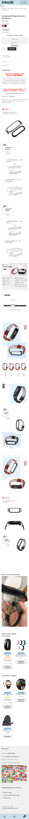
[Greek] (23, 769)
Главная (5, 8)
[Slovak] (16, 778)
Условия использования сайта (12, 795)
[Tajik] (7, 780)
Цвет (3, 24)
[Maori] (21, 774)
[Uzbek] (23, 780)
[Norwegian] (7, 776)
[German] (21, 769)
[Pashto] (9, 776)
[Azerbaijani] (14, 766)
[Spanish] (23, 778)
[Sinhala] (14, 778)
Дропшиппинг (7, 798)
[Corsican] (14, 767)
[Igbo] (21, 771)
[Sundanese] (26, 778)
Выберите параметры (7, 667)
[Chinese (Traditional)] (12, 767)
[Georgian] (19, 769)
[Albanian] (5, 766)
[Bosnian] (23, 766)
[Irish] (26, 771)
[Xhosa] (5, 781)
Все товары (11, 8)
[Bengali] (21, 766)
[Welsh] (3, 781)
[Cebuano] (5, 767)
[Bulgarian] (26, 766)
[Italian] (3, 773)
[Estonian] (5, 769)
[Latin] (26, 773)
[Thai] (14, 780)
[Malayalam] (16, 774)
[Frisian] (14, 769)
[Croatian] (16, 767)
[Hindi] (12, 771)
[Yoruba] (9, 781)
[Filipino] (7, 769)
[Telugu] (12, 780)
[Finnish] (9, 769)
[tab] (14, 62)
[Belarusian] (19, 766)
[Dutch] (23, 767)
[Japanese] (5, 773)
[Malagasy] (12, 774)
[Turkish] (16, 780)
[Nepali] (5, 776)
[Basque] (16, 766)
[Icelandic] (19, 771)
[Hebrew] (9, 771)
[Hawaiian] (7, 771)
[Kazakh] (12, 773)
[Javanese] (7, 773)
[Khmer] (14, 773)
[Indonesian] (23, 771)
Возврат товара (8, 792)
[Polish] (14, 776)
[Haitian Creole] (3, 771)
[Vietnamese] (26, 780)
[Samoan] (26, 776)
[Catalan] (3, 767)
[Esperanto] (3, 769)
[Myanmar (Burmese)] (3, 776)
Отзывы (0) (5, 65)
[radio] (3, 26)
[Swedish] (5, 780)
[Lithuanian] (5, 774)
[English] (26, 767)
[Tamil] (9, 780)
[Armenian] (12, 766)
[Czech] (19, 767)
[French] (12, 769)
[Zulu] (12, 781)
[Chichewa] (7, 767)
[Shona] (9, 778)
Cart (22, 815)
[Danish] (21, 767)
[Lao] (23, 773)
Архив (16, 8)
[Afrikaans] (3, 766)
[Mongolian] (26, 774)
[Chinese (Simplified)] (9, 767)
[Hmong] (14, 771)
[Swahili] (3, 780)
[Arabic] (9, 766)
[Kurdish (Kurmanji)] (19, 773)
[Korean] (16, 773)
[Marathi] (23, 774)
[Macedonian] (9, 774)
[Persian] (12, 776)
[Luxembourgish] (7, 774)
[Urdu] (21, 780)
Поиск (14, 816)
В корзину (12, 49)
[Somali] (21, 778)
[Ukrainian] (1, 6)
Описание (4, 61)
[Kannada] (9, 773)
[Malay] (14, 774)
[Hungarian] (16, 771)
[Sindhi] (12, 778)
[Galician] (16, 769)
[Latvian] (3, 774)
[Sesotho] (7, 778)
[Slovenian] (19, 778)
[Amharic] (7, 766)
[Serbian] (5, 778)
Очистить (5, 30)
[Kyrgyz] (21, 773)
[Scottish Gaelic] (3, 778)
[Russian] (3, 6)
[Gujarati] (26, 769)
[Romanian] (21, 776)
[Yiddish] (7, 781)
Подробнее (8, 736)
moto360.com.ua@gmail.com (12, 756)
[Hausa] (5, 771)
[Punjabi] (19, 776)
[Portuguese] (16, 776)
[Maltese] (19, 774)
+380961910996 (11, 753)
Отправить (14, 45)
